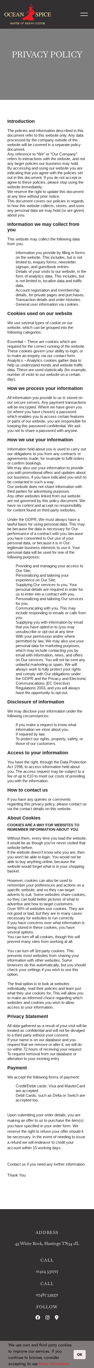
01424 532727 (47, 1271)
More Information (54, 1364)
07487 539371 (47, 1294)
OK (79, 1354)
